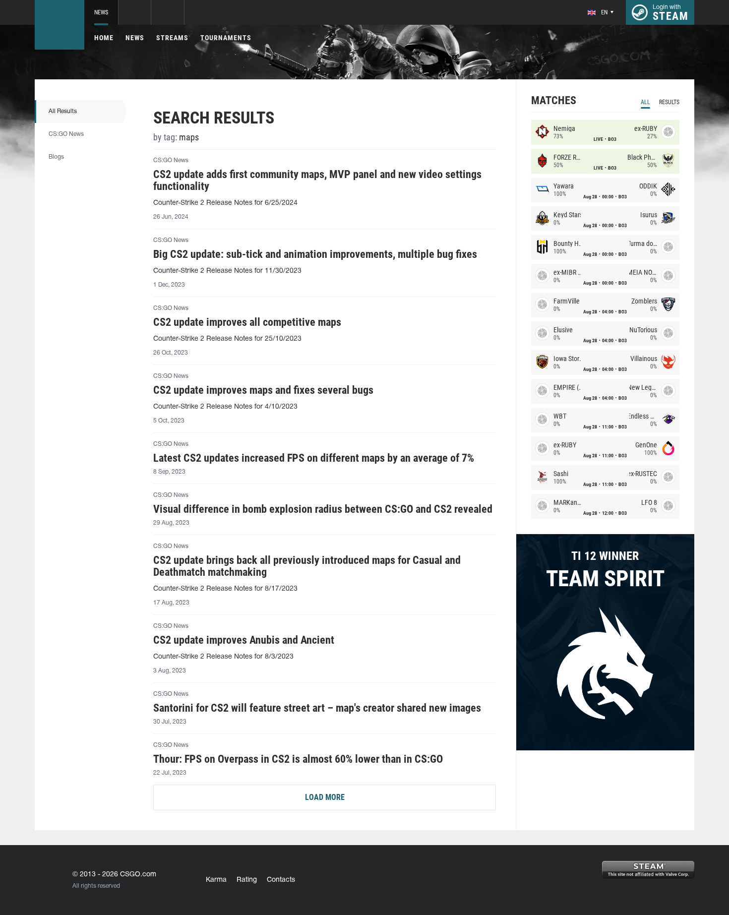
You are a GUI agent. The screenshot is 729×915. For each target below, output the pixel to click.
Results (669, 102)
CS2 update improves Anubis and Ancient (243, 640)
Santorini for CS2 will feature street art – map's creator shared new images (317, 708)
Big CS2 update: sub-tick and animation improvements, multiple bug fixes (315, 254)
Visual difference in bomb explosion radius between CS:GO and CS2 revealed (322, 509)
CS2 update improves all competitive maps (247, 322)
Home (104, 38)
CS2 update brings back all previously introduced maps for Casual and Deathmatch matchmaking (307, 566)
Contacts (281, 880)
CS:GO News (66, 134)
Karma (216, 880)
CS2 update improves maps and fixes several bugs (263, 390)
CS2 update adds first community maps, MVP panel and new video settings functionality (317, 180)
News (101, 12)
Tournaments (225, 38)
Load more (325, 797)
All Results (63, 111)
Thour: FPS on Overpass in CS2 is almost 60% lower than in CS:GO (298, 759)
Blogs (56, 157)
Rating (247, 880)
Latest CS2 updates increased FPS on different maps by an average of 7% (313, 458)
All (645, 102)
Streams (172, 38)
